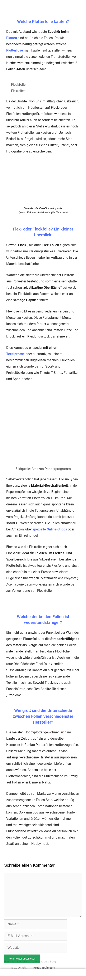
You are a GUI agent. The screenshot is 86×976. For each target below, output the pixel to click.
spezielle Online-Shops (50, 529)
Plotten (11, 38)
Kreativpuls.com (44, 967)
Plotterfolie (14, 50)
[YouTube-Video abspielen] (43, 184)
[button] (68, 6)
